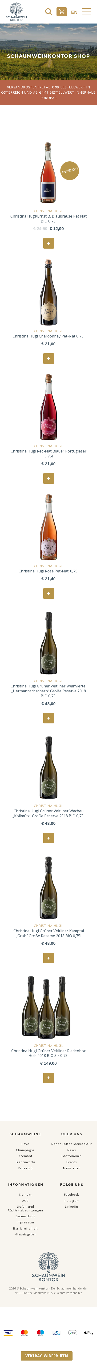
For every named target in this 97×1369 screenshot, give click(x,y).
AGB (25, 1200)
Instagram (72, 1200)
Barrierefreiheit (25, 1228)
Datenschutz (25, 1216)
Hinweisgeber (25, 1234)
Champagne (25, 1150)
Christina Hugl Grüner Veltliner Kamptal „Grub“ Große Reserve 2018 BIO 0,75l (48, 933)
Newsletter (71, 1168)
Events (71, 1162)
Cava (25, 1144)
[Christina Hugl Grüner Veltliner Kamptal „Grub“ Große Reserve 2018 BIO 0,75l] (48, 887)
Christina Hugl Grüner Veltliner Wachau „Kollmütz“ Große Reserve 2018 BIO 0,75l (48, 813)
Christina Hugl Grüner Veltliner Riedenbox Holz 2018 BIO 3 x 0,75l (48, 1053)
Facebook (71, 1194)
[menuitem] (74, 12)
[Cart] (62, 11)
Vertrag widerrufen (46, 1355)
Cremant (25, 1156)
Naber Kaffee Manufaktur (71, 1144)
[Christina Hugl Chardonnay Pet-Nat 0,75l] (48, 292)
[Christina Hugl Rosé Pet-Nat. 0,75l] (48, 527)
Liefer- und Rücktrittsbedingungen (25, 1208)
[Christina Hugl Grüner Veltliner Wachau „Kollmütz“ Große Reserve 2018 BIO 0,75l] (48, 767)
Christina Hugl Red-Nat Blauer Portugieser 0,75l (48, 454)
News (71, 1150)
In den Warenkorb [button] (50, 244)
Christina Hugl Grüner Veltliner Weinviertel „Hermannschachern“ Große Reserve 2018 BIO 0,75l (48, 691)
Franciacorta (25, 1162)
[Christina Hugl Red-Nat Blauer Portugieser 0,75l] (48, 407)
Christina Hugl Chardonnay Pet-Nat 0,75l (48, 336)
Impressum (25, 1222)
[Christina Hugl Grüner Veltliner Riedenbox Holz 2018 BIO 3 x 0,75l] (48, 1007)
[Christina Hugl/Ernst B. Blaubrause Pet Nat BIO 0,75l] (48, 172)
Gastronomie (71, 1156)
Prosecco (25, 1168)
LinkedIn (71, 1206)
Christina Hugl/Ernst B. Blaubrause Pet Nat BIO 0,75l (48, 219)
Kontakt (25, 1194)
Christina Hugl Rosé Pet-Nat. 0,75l (48, 571)
